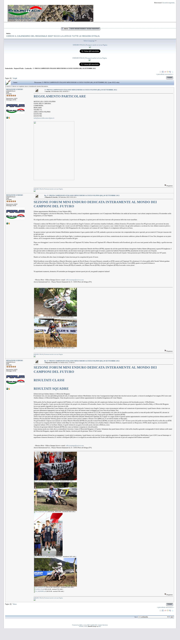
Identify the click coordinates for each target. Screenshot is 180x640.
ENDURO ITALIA (79, 45)
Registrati (95, 28)
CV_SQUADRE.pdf (40, 591)
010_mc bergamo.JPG (41, 556)
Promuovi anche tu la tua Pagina (96, 45)
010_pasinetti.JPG (40, 587)
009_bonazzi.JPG (40, 317)
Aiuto (72, 28)
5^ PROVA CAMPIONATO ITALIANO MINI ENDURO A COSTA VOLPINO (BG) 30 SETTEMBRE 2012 (64, 68)
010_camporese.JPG (41, 511)
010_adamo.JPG (40, 481)
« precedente (160, 74)
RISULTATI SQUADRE (51, 388)
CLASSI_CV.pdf (39, 589)
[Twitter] (173, 72)
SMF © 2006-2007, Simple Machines (97, 625)
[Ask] (165, 72)
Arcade (77, 28)
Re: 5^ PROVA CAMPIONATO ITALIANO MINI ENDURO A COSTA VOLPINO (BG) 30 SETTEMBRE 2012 (82, 195)
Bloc (100, 626)
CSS (85, 626)
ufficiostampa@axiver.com (75, 280)
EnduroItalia (9, 68)
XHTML (81, 626)
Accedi (164, 3)
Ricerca (83, 28)
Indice (66, 28)
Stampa (170, 77)
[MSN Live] (168, 72)
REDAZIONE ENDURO (14, 89)
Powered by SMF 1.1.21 (79, 625)
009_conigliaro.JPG (40, 347)
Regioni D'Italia (19, 68)
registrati (171, 3)
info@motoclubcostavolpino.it (44, 118)
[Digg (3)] (160, 72)
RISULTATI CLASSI (49, 380)
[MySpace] (170, 72)
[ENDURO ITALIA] (90, 47)
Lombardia (28, 68)
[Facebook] (163, 72)
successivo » (169, 74)
